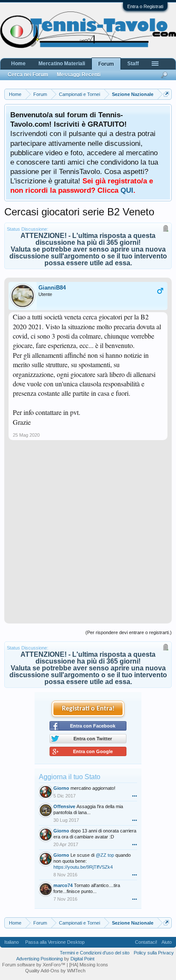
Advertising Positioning (39, 958)
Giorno (61, 788)
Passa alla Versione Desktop (55, 942)
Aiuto (166, 942)
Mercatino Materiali (61, 64)
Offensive (64, 806)
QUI (126, 190)
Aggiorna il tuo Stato (69, 776)
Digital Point (82, 958)
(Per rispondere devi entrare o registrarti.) (128, 632)
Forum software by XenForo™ (34, 964)
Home (18, 64)
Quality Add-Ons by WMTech (55, 970)
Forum (106, 64)
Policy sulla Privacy (154, 952)
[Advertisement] (88, 535)
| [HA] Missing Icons (87, 964)
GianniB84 (52, 287)
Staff (133, 64)
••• (134, 795)
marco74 (63, 885)
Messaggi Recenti (78, 75)
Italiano (11, 942)
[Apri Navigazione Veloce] (166, 94)
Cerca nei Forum (28, 75)
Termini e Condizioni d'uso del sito (94, 952)
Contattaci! (146, 942)
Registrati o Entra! (88, 708)
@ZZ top (105, 855)
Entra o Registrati (145, 6)
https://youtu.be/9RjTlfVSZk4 (83, 867)
